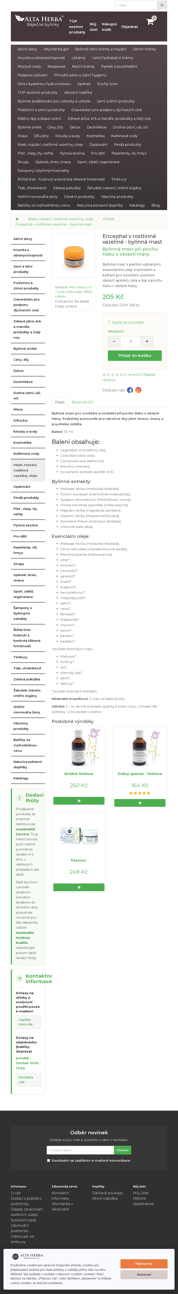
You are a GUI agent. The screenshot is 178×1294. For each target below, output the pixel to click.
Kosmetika (96, 136)
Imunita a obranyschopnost (41, 58)
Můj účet (94, 27)
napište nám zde (26, 1022)
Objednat (129, 27)
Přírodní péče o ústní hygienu (80, 75)
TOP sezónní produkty (77, 26)
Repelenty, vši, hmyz (129, 153)
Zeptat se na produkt (128, 322)
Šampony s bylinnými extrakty (43, 171)
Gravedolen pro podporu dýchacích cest (106, 110)
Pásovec (79, 860)
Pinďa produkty (127, 145)
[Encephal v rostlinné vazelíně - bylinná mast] (74, 255)
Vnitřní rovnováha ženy (38, 197)
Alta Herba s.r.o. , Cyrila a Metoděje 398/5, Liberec (73, 291)
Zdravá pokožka (67, 188)
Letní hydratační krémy (112, 58)
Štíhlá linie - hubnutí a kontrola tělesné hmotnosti (61, 179)
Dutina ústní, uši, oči (130, 127)
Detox (75, 127)
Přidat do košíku (134, 355)
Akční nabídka (104, 1198)
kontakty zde (26, 1079)
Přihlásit (123, 1150)
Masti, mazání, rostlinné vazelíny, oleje (50, 145)
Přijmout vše (143, 1263)
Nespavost (57, 66)
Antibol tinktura (78, 774)
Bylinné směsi (29, 127)
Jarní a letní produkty (116, 101)
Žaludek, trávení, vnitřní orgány (114, 188)
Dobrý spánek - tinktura (140, 774)
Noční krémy (83, 66)
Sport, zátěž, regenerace (98, 162)
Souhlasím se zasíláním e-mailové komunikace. (91, 1160)
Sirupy (23, 162)
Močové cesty (29, 66)
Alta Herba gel (56, 49)
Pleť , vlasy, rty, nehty (35, 153)
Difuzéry (41, 136)
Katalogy (137, 205)
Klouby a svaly (67, 136)
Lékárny (79, 58)
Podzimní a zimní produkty (41, 110)
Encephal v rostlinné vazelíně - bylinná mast (53, 224)
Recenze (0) (82, 402)
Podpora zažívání (33, 75)
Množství (116, 331)
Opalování (98, 145)
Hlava (22, 136)
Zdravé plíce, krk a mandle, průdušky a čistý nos (109, 119)
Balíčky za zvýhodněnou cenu (44, 205)
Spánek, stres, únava (53, 162)
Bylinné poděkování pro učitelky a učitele (54, 101)
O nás (16, 1193)
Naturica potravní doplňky (100, 205)
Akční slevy (27, 49)
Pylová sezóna (72, 153)
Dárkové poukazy (107, 1193)
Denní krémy (144, 49)
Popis (59, 402)
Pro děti (98, 153)
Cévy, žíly (55, 127)
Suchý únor (107, 84)
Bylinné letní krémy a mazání (100, 49)
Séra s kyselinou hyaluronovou (44, 84)
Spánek (84, 84)
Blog (156, 205)
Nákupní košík (109, 27)
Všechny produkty (117, 197)
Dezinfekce (97, 127)
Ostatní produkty (79, 197)
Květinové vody (124, 136)
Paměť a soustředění (119, 66)
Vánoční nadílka (78, 92)
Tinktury (119, 179)
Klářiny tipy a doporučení (39, 119)
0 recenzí (132, 375)
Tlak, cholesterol (32, 188)
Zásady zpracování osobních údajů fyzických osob (27, 1214)
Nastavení (144, 1274)
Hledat (109, 219)
